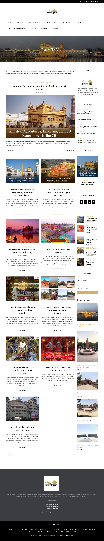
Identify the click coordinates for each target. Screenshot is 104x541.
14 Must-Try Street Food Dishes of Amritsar (91, 262)
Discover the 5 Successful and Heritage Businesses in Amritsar (86, 141)
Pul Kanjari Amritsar (82, 420)
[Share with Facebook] (67, 151)
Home (10, 22)
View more (11, 150)
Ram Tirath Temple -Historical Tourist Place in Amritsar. (92, 252)
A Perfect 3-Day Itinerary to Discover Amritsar (85, 120)
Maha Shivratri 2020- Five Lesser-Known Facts (58, 369)
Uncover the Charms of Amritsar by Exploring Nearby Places (22, 192)
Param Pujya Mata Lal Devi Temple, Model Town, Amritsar (22, 370)
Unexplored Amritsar (45, 82)
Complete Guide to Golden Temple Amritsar (91, 240)
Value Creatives (68, 535)
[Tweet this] (69, 151)
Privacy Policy (70, 531)
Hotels (33, 28)
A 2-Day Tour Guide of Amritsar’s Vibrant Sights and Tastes (58, 192)
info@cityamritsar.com (54, 512)
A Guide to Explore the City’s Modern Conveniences (85, 112)
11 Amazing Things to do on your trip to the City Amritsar (22, 252)
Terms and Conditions (54, 531)
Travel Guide (51, 22)
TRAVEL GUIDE (44, 529)
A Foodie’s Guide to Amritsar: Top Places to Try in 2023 (87, 127)
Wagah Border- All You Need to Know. (22, 429)
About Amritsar (35, 22)
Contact (55, 28)
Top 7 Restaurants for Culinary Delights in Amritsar (86, 134)
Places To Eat (53, 186)
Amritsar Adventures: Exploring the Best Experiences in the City (40, 87)
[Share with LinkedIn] (72, 151)
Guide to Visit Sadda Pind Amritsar (58, 251)
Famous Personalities (16, 28)
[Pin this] (74, 151)
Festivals (66, 22)
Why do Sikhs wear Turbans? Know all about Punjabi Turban (91, 230)
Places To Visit (33, 82)
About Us (20, 22)
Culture (78, 22)
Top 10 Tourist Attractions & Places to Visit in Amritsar (58, 310)
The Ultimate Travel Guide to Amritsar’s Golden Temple (22, 310)
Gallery (44, 28)
